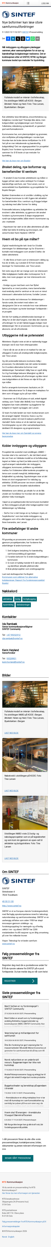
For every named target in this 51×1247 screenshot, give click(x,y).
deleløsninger (23, 604)
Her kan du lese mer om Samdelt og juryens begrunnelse (21, 435)
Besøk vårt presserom (18, 1158)
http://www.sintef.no (11, 906)
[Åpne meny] (28, 3)
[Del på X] (18, 38)
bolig (17, 599)
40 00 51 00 (8, 901)
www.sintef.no (8, 944)
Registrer (10, 981)
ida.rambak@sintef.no (12, 638)
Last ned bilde (11, 733)
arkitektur (7, 599)
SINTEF (25, 32)
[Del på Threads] (23, 38)
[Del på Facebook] (8, 38)
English (11, 1237)
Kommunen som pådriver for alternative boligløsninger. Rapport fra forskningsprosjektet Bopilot (23, 580)
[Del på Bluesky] (28, 38)
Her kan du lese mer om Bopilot (16, 161)
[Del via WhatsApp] (32, 38)
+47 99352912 (14, 635)
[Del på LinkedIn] (13, 38)
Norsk (4, 1237)
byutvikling (8, 604)
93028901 (11, 658)
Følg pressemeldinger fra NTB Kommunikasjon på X (24, 1222)
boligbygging (29, 599)
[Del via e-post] (37, 38)
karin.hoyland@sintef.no (13, 662)
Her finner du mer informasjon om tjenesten (21, 1193)
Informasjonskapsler (11, 1226)
